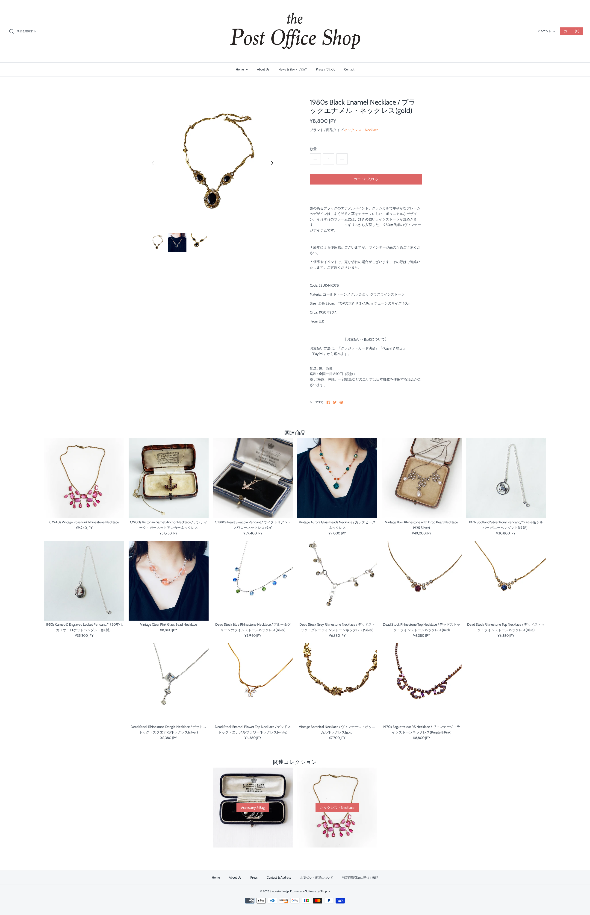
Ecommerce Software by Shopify (310, 891)
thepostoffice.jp (279, 891)
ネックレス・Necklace (361, 130)
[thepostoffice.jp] (295, 31)
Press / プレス (325, 69)
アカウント (544, 31)
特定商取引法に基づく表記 (360, 877)
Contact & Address (279, 877)
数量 (313, 149)
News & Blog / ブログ (292, 69)
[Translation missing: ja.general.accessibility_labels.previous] (153, 163)
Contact (349, 69)
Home (242, 69)
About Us (263, 69)
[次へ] (272, 163)
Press (254, 877)
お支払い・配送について (316, 877)
